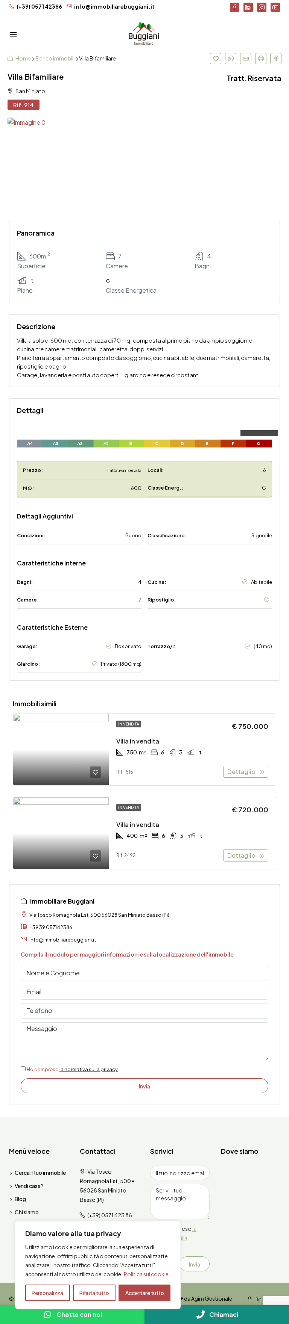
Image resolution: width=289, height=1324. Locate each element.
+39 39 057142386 (50, 927)
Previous (20, 165)
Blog (20, 1199)
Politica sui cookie (146, 1274)
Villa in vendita (137, 741)
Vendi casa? (29, 1185)
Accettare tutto (144, 1292)
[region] (98, 1265)
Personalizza (47, 1292)
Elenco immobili (55, 58)
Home (23, 58)
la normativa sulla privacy (88, 1069)
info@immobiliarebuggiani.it (62, 940)
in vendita (128, 724)
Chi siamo (27, 1212)
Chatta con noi (79, 1314)
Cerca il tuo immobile (40, 1172)
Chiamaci (223, 1314)
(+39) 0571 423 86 (109, 1215)
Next (268, 165)
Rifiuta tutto (94, 1292)
